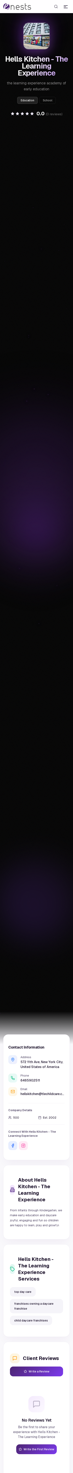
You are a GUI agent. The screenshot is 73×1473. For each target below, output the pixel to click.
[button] (36, 113)
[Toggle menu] (66, 6)
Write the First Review (39, 1449)
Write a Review (39, 1371)
